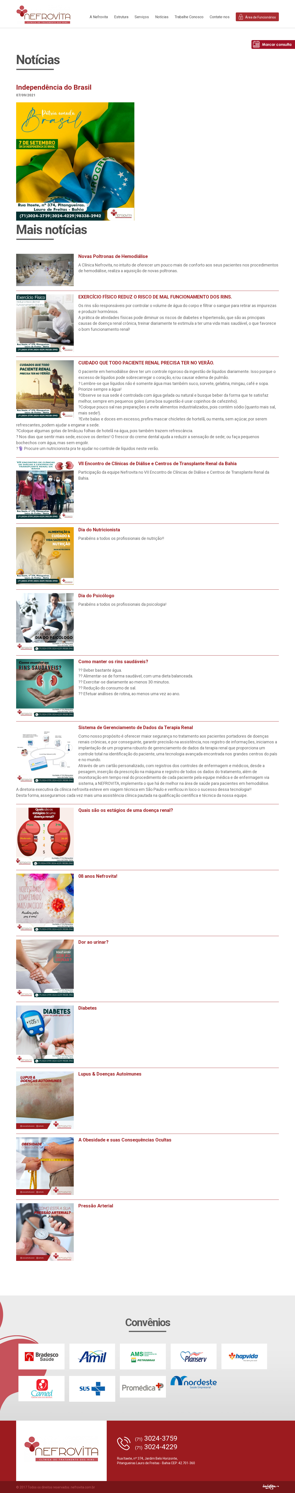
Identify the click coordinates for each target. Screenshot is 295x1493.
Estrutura (121, 17)
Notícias (161, 17)
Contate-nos (220, 17)
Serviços (142, 17)
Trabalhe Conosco (189, 17)
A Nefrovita (99, 17)
